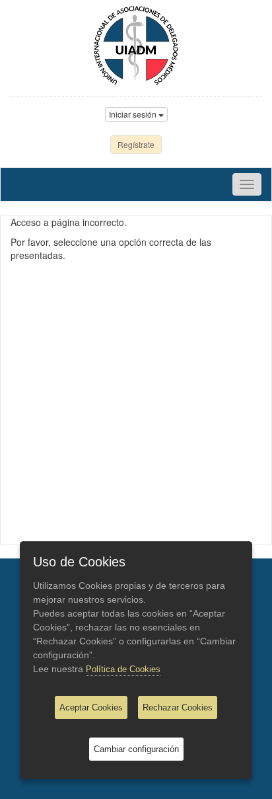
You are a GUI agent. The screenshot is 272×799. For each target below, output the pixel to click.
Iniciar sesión (133, 114)
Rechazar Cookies (178, 707)
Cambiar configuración (136, 749)
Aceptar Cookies (91, 707)
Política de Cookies (123, 669)
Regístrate (136, 144)
